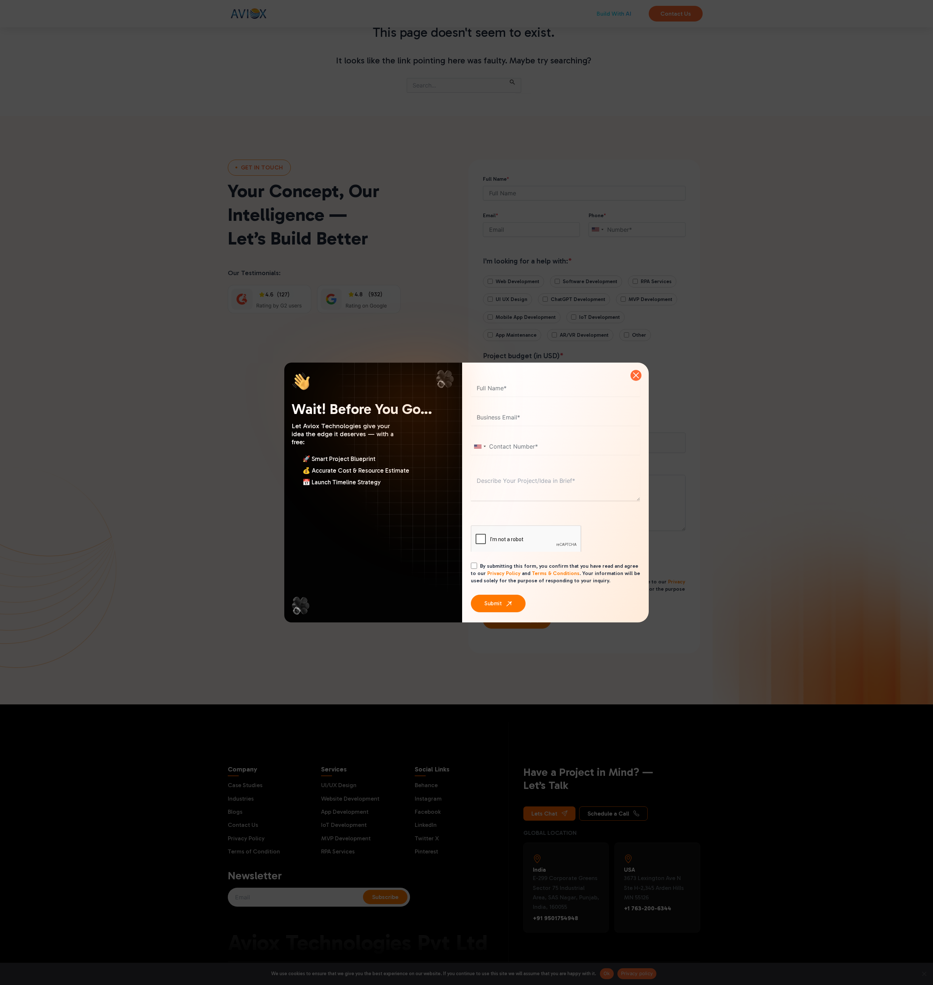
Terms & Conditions (555, 573)
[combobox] (479, 446)
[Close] (636, 375)
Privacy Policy (503, 573)
